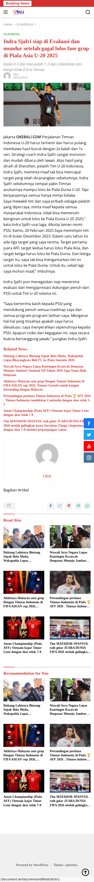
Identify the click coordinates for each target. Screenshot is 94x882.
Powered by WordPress (32, 865)
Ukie (15, 74)
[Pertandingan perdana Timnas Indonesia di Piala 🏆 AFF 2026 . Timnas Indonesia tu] (70, 582)
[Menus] (6, 12)
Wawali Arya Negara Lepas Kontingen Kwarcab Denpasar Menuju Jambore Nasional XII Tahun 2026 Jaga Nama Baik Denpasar (44, 370)
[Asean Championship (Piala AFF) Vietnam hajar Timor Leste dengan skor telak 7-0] (23, 627)
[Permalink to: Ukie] (7, 75)
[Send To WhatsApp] (87, 505)
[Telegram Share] (78, 505)
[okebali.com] (18, 12)
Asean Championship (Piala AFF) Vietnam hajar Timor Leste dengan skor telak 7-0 (46, 413)
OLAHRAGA (11, 34)
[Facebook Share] (50, 505)
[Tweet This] (59, 505)
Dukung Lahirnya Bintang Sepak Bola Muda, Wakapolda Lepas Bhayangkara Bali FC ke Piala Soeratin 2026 (43, 358)
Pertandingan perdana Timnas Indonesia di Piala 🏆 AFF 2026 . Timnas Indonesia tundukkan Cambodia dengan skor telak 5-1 (47, 400)
